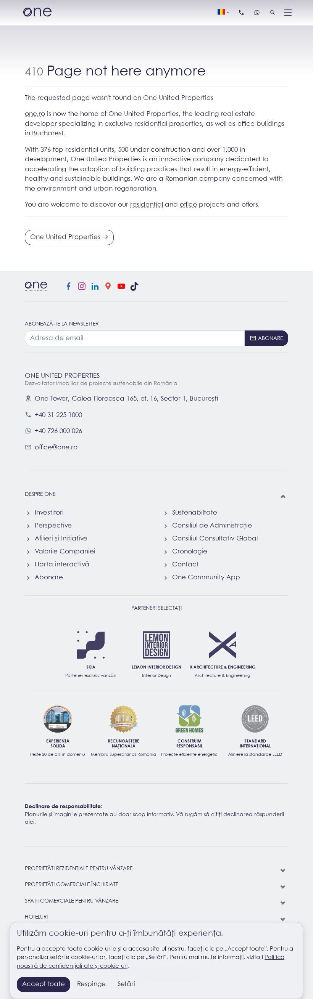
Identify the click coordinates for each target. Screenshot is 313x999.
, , (126, 399)
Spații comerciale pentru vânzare (71, 901)
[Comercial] (284, 903)
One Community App (206, 577)
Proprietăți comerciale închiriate (71, 884)
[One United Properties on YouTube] (121, 286)
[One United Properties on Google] (108, 286)
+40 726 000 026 (58, 431)
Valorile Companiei (65, 551)
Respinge (91, 984)
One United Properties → (69, 237)
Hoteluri (36, 917)
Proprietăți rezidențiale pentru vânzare (78, 868)
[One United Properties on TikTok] (134, 286)
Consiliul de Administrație (212, 526)
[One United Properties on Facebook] (69, 286)
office (188, 205)
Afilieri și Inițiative (61, 539)
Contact (185, 564)
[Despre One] (284, 497)
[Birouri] (284, 887)
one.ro (35, 114)
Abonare (49, 577)
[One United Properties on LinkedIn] (95, 286)
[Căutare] (272, 12)
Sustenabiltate (194, 513)
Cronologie (189, 551)
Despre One (40, 494)
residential (146, 205)
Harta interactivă (62, 564)
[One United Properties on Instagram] (82, 286)
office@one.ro (56, 447)
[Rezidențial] (284, 871)
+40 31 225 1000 (58, 415)
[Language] (223, 12)
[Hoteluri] (284, 919)
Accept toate (43, 984)
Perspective (53, 526)
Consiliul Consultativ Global (215, 539)
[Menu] (288, 12)
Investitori (49, 513)
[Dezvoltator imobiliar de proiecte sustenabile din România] (37, 12)
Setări (126, 984)
